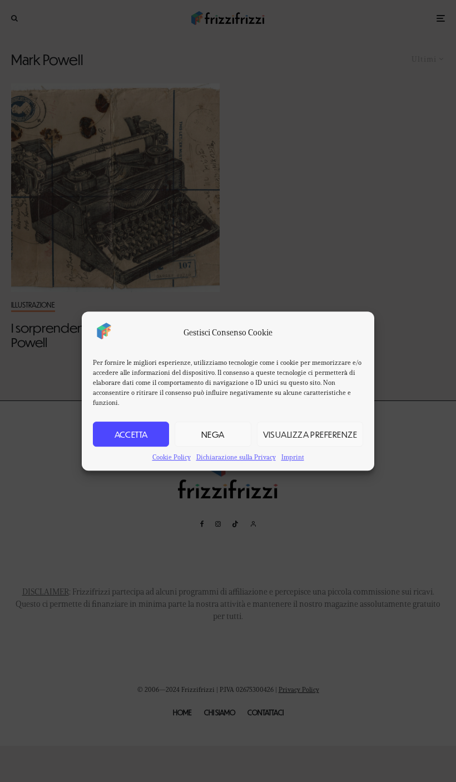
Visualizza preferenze (310, 434)
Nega (213, 434)
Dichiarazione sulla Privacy (236, 457)
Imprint (292, 457)
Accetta (131, 434)
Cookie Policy (171, 457)
